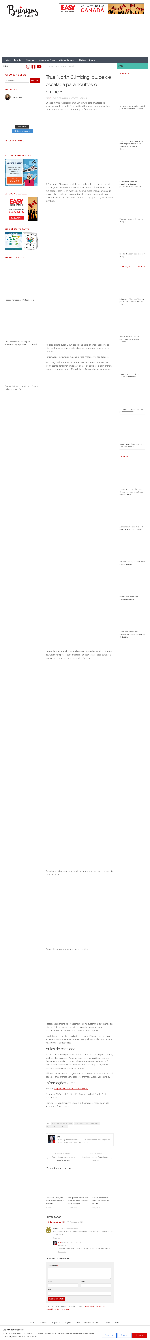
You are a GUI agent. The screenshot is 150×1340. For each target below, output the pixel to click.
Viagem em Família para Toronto (57, 1127)
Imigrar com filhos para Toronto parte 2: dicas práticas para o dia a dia (132, 301)
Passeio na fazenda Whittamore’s (19, 300)
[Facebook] (33, 66)
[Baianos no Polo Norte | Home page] (23, 11)
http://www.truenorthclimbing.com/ (71, 1088)
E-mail (83, 1281)
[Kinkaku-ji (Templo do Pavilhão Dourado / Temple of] (31, 118)
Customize (109, 1335)
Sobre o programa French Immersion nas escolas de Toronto (129, 339)
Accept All (140, 1335)
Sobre (92, 60)
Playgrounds (79, 1123)
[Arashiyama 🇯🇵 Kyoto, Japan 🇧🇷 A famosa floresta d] (13, 118)
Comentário (53, 1265)
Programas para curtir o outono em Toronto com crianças (78, 1201)
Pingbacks (75, 1222)
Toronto (17, 60)
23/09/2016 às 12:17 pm (70, 1229)
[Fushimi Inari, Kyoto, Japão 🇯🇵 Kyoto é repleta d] (31, 107)
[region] (75, 1333)
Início (8, 60)
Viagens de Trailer (47, 60)
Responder (56, 1238)
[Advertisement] (75, 39)
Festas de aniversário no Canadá (62, 1123)
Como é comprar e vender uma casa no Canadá (100, 1201)
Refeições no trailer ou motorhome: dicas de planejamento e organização (130, 184)
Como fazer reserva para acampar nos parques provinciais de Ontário (132, 634)
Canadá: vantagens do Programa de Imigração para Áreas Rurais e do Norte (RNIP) (132, 491)
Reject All (124, 1335)
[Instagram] (28, 66)
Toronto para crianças (92, 1123)
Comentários (56, 1222)
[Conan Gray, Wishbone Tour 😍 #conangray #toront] (13, 107)
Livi (50, 98)
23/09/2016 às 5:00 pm (72, 1242)
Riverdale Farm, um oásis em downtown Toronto (55, 1201)
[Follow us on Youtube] (39, 66)
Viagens (30, 60)
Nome (51, 1281)
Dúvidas (82, 60)
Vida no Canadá (66, 60)
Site (49, 1289)
